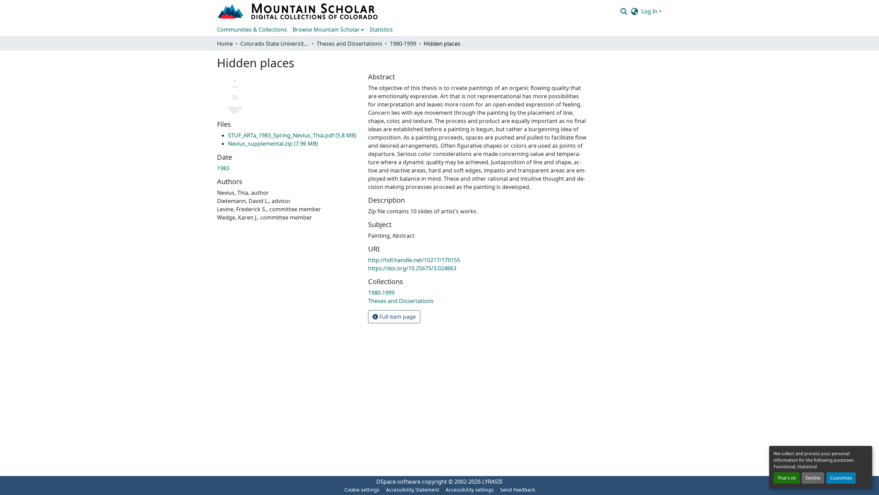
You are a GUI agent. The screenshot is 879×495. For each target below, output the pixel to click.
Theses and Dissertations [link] (349, 43)
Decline (813, 478)
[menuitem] (328, 29)
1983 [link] (223, 168)
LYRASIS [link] (492, 481)
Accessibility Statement (412, 489)
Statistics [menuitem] (381, 29)
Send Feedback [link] (517, 489)
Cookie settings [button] (361, 489)
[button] (298, 11)
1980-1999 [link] (403, 43)
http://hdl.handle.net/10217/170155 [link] (414, 260)
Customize (841, 478)
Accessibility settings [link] (470, 489)
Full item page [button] (397, 316)
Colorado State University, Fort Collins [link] (274, 43)
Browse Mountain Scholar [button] (326, 29)
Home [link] (225, 43)
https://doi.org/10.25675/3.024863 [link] (412, 268)
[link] (292, 135)
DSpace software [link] (398, 481)
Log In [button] (650, 11)
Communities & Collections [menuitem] (252, 29)
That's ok (786, 478)
